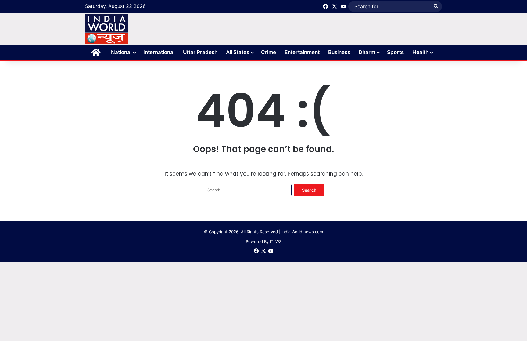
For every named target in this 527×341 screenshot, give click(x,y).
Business (339, 52)
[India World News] (106, 29)
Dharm (367, 52)
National (121, 52)
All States (237, 52)
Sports (395, 52)
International (158, 52)
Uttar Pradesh (200, 52)
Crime (268, 52)
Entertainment (302, 52)
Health (420, 52)
